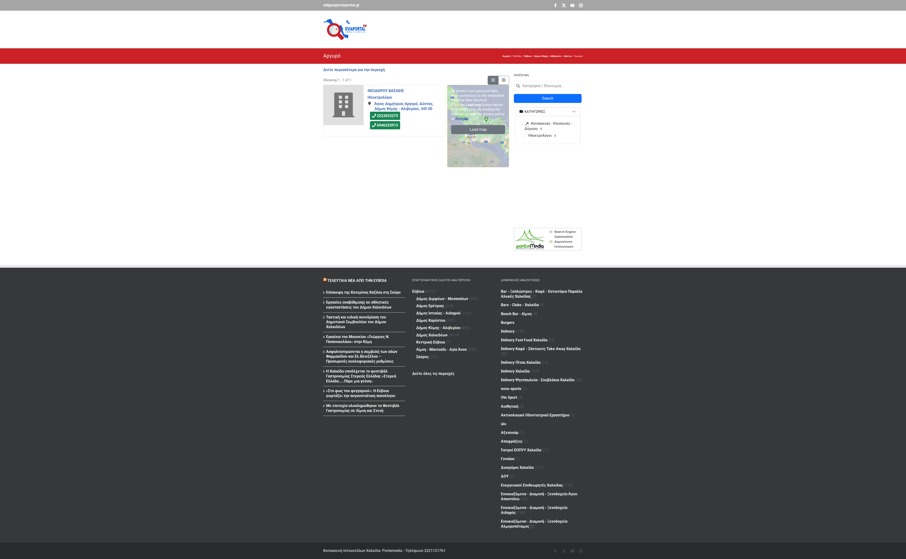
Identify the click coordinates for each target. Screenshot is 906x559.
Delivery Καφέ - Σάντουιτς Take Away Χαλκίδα (540, 349)
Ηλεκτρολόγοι (380, 97)
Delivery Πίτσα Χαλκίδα (521, 362)
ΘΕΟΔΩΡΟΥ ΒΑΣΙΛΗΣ (386, 91)
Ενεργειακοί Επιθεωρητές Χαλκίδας (532, 485)
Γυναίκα (507, 459)
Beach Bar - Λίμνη (516, 314)
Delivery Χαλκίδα (515, 371)
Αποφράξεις (511, 441)
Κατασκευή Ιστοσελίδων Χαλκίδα (351, 550)
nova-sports (511, 388)
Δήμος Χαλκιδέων (432, 335)
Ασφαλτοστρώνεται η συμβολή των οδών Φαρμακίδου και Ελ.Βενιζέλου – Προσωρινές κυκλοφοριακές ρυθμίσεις (361, 356)
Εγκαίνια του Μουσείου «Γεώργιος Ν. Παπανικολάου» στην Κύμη (358, 339)
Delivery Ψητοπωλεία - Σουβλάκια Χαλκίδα (537, 380)
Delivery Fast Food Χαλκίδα (524, 340)
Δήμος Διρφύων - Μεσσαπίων (442, 298)
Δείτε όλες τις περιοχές (433, 373)
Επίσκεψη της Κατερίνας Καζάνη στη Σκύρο (363, 292)
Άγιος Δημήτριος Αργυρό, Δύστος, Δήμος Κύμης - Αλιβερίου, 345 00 (403, 106)
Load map (478, 129)
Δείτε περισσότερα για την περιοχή (354, 70)
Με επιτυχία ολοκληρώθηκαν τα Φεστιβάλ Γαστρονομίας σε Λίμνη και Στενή (362, 408)
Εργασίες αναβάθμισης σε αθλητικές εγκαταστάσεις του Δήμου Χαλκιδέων (358, 304)
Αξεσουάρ (509, 432)
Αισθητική (509, 406)
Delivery (508, 331)
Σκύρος (422, 357)
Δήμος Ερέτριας (430, 306)
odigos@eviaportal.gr (341, 5)
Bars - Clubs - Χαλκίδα (520, 305)
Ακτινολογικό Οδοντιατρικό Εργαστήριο (535, 415)
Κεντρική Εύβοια (430, 342)
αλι (503, 424)
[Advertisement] (497, 28)
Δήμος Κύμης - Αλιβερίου (438, 328)
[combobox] (548, 85)
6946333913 (387, 125)
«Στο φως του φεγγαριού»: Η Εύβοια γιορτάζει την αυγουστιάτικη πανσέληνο (360, 393)
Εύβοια (418, 291)
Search (548, 98)
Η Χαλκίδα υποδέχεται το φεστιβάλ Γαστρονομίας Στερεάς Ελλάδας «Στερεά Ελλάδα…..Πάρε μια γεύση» (361, 376)
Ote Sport (509, 397)
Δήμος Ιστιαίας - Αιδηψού (438, 313)
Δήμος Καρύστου (430, 320)
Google (461, 118)
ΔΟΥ (505, 476)
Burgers (507, 322)
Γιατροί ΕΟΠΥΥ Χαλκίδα (521, 450)
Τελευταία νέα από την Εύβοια (357, 280)
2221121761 (434, 550)
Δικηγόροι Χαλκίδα (517, 467)
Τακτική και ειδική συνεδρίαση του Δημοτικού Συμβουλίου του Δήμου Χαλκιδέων (356, 322)
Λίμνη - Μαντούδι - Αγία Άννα (441, 349)
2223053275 (387, 116)
